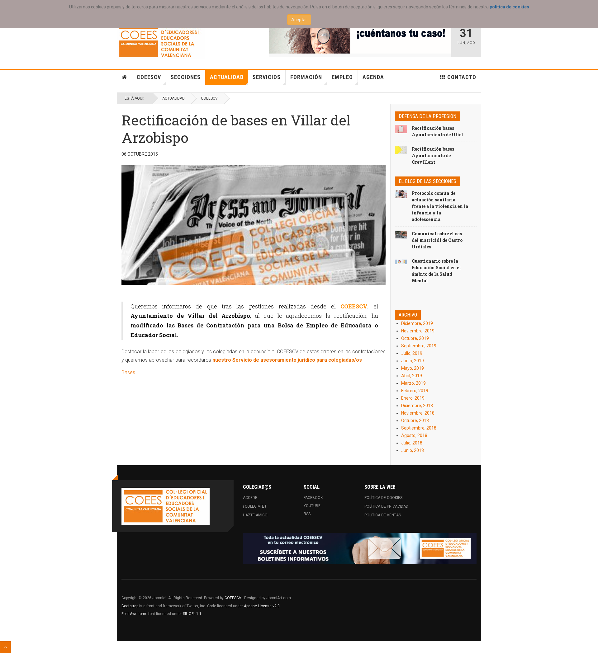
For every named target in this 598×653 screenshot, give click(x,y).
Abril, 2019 (411, 375)
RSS (307, 514)
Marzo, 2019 (413, 383)
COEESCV (149, 77)
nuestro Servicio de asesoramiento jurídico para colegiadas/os (287, 360)
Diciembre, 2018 (417, 405)
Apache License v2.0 (262, 606)
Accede (250, 498)
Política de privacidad (386, 506)
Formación (306, 77)
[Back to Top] (5, 647)
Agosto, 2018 (414, 435)
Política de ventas (382, 515)
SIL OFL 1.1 (192, 614)
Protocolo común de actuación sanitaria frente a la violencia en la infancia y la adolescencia (440, 206)
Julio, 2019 (411, 353)
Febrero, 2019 (414, 390)
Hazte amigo (255, 515)
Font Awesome (134, 614)
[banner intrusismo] (360, 38)
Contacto (461, 77)
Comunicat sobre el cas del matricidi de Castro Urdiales (437, 240)
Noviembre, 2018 (417, 413)
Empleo (342, 77)
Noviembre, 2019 (417, 330)
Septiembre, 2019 (418, 345)
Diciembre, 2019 (417, 323)
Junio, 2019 (412, 360)
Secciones (186, 77)
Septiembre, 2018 (418, 427)
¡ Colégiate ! (254, 506)
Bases (128, 372)
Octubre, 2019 (415, 338)
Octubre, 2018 (415, 420)
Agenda (373, 77)
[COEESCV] (161, 40)
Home (124, 77)
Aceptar (299, 19)
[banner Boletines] (360, 548)
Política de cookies (383, 498)
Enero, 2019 (413, 398)
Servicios (267, 77)
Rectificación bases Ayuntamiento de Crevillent (433, 155)
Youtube (312, 506)
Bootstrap (129, 606)
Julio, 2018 (411, 442)
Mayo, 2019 (412, 368)
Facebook (313, 498)
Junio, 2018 (412, 450)
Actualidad (227, 77)
